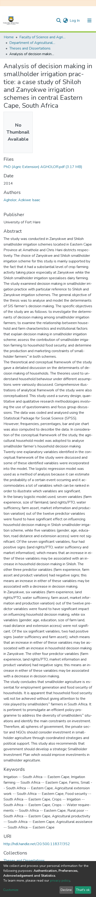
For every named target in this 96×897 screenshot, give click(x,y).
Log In (75, 20)
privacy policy (60, 880)
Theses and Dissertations (30, 48)
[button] (65, 20)
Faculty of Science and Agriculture (42, 37)
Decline (66, 890)
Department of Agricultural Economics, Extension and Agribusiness (32, 42)
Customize (10, 890)
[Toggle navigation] (89, 20)
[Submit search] (59, 20)
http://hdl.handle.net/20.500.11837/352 (36, 844)
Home (9, 37)
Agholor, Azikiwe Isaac (21, 200)
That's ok (83, 890)
